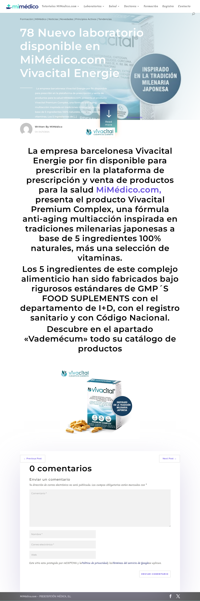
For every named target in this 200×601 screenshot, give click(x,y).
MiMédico (41, 19)
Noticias (53, 19)
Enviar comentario (154, 574)
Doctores (130, 6)
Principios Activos (85, 19)
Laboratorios (93, 6)
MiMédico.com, (128, 190)
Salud (113, 6)
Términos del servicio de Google (131, 563)
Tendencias (105, 19)
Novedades (66, 19)
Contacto (184, 6)
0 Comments (134, 117)
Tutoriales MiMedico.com (59, 6)
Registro (168, 6)
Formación (151, 6)
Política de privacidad (94, 563)
